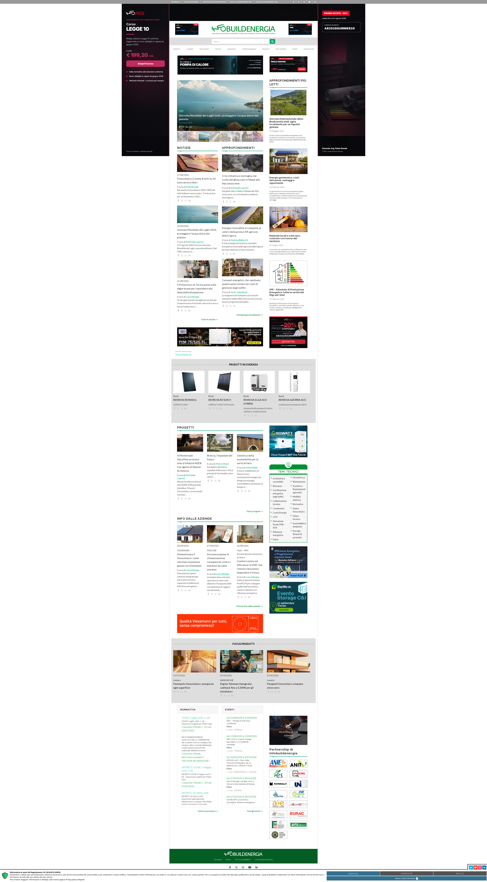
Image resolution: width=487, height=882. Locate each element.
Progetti (265, 49)
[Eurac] (298, 814)
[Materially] (278, 783)
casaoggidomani (191, 2)
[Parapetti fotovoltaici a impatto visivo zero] (288, 661)
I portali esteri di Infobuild (214, 2)
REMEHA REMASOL (185, 399)
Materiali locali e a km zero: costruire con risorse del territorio (285, 238)
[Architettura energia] (278, 804)
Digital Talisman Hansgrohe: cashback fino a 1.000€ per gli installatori (237, 687)
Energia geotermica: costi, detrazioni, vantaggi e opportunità (284, 180)
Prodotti (176, 49)
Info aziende (281, 49)
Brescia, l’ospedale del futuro (219, 457)
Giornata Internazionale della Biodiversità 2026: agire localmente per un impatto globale (286, 123)
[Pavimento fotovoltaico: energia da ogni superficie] (194, 661)
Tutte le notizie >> (209, 319)
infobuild (175, 2)
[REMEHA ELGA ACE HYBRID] (259, 382)
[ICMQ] (298, 773)
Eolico (276, 539)
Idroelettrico (299, 477)
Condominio (278, 508)
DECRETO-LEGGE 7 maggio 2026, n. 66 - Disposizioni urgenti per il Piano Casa (197, 777)
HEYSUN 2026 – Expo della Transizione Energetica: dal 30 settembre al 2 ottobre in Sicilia (239, 763)
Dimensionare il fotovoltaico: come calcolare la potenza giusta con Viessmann (189, 560)
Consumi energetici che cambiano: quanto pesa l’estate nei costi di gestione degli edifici (241, 284)
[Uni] (298, 783)
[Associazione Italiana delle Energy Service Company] (298, 804)
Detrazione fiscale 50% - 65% (279, 524)
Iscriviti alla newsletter (267, 2)
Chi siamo (218, 859)
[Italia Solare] (278, 814)
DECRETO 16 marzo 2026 (195, 793)
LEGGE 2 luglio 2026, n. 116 (196, 717)
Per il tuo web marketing (241, 2)
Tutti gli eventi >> (255, 811)
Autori (228, 859)
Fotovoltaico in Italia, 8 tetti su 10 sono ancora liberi (196, 180)
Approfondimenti (249, 49)
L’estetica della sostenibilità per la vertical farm (247, 459)
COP (275, 517)
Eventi (295, 49)
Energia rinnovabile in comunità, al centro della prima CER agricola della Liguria (241, 231)
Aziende (190, 49)
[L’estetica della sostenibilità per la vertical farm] (250, 443)
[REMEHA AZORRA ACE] (294, 382)
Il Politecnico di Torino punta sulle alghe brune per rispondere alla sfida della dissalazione (196, 288)
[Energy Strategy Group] (278, 773)
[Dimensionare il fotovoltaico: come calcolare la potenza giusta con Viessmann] (190, 534)
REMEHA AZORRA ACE (292, 399)
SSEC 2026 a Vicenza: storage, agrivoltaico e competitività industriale (239, 742)
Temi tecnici (204, 49)
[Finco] (278, 824)
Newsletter (309, 49)
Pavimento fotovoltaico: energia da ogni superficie (193, 685)
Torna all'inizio (182, 354)
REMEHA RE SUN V (219, 399)
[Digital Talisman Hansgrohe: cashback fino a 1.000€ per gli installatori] (241, 661)
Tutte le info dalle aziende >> (249, 606)
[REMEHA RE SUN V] (224, 382)
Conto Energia (279, 512)
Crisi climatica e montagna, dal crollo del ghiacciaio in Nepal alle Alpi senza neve (241, 179)
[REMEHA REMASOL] (189, 382)
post (181, 111)
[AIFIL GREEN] (298, 824)
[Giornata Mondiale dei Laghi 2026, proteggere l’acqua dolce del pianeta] (197, 214)
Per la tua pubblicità (243, 859)
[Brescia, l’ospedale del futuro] (220, 443)
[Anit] (298, 763)
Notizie (218, 49)
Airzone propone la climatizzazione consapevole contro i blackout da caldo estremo (219, 562)
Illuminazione (299, 481)
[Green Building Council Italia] (278, 834)
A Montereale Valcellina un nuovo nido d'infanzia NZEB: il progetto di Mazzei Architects (189, 463)
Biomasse (277, 486)
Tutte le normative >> (208, 811)
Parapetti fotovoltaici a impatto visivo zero (285, 685)
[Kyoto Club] (278, 793)
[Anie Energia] (298, 793)
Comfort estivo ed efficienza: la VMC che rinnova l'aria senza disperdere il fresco (249, 567)
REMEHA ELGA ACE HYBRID (255, 401)
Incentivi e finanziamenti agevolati (299, 489)
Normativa (298, 504)
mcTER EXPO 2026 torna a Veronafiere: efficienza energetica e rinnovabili (241, 802)
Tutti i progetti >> (254, 511)
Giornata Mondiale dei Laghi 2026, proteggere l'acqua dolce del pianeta (197, 233)
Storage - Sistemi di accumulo (297, 534)
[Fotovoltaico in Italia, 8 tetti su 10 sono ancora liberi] (197, 163)
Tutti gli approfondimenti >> (249, 315)
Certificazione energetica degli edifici (279, 493)
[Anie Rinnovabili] (278, 763)
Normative (231, 49)
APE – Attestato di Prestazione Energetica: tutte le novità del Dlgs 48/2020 (286, 292)
